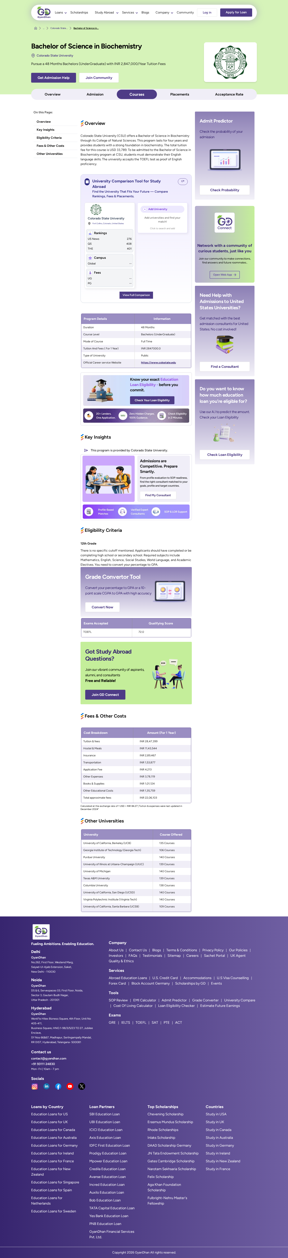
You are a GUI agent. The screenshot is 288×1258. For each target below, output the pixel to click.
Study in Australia (219, 1137)
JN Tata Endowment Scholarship (173, 1153)
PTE (167, 1022)
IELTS (125, 1022)
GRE (112, 1022)
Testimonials (152, 955)
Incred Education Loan (107, 1184)
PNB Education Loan (105, 1224)
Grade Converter (205, 1000)
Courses (137, 94)
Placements (179, 94)
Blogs (145, 12)
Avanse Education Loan (107, 1177)
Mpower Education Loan (108, 1161)
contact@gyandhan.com (48, 1058)
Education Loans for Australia (54, 1137)
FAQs (133, 955)
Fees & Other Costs (50, 146)
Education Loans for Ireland (52, 1153)
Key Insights (45, 130)
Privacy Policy (213, 950)
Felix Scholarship (161, 1177)
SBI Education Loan (104, 1114)
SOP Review (118, 1000)
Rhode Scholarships (163, 1130)
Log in (207, 12)
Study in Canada (218, 1130)
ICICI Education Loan (105, 1130)
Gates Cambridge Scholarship (171, 1161)
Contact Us (138, 950)
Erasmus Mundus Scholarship (170, 1122)
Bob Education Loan (105, 1200)
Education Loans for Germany (54, 1145)
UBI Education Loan (104, 1122)
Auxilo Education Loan (106, 1192)
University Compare (239, 1000)
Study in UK (215, 1122)
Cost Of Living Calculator (133, 1006)
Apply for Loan (236, 12)
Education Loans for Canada (53, 1130)
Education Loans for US (49, 1114)
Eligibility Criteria (49, 138)
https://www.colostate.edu (158, 362)
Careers (192, 955)
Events (216, 983)
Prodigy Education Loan (107, 1153)
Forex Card (117, 983)
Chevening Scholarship (166, 1114)
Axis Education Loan (105, 1137)
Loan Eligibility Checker (176, 1006)
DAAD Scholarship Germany (169, 1145)
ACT (178, 1022)
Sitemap (174, 955)
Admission (95, 94)
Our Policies (238, 950)
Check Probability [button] (224, 190)
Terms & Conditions (181, 950)
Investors (116, 955)
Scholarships (79, 12)
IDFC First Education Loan (109, 1145)
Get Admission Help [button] (54, 78)
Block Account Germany (150, 983)
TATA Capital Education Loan (112, 1208)
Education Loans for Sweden (53, 1211)
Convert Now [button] (102, 607)
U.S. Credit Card (165, 978)
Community (185, 12)
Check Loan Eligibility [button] (224, 455)
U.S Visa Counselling (233, 978)
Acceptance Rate (229, 94)
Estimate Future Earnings (220, 1006)
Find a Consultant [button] (225, 366)
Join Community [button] (99, 78)
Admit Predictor (174, 1000)
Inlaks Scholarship (161, 1137)
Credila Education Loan (107, 1169)
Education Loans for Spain (51, 1190)
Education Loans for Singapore (55, 1182)
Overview (53, 94)
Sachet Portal (214, 955)
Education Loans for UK (49, 1122)
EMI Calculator (144, 1000)
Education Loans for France (52, 1161)
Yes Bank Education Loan (108, 1216)
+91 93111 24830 (43, 1064)
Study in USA (216, 1114)
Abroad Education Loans (128, 978)
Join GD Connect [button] (105, 695)
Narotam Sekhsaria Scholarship (172, 1169)
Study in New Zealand (223, 1161)
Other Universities (49, 154)
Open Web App (222, 274)
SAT (155, 1022)
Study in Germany (220, 1145)
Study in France (218, 1169)
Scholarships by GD (190, 983)
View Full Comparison (136, 295)
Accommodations (197, 978)
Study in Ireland (218, 1153)
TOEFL (141, 1022)
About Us (116, 950)
